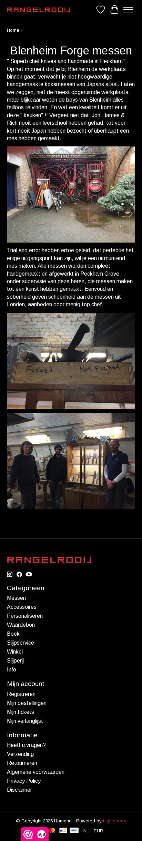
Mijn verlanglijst (25, 721)
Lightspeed (114, 820)
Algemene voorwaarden (35, 772)
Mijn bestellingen (27, 703)
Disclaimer (19, 790)
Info (11, 670)
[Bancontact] (63, 831)
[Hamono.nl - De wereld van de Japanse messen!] (38, 9)
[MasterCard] (52, 831)
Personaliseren (25, 616)
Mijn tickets (20, 712)
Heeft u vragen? (26, 745)
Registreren (21, 694)
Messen (16, 598)
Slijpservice (20, 643)
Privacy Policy (24, 781)
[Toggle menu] (128, 10)
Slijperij (15, 661)
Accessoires (22, 607)
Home (13, 30)
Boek (13, 634)
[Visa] (74, 831)
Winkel (15, 652)
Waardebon (21, 625)
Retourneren (22, 763)
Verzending (20, 754)
